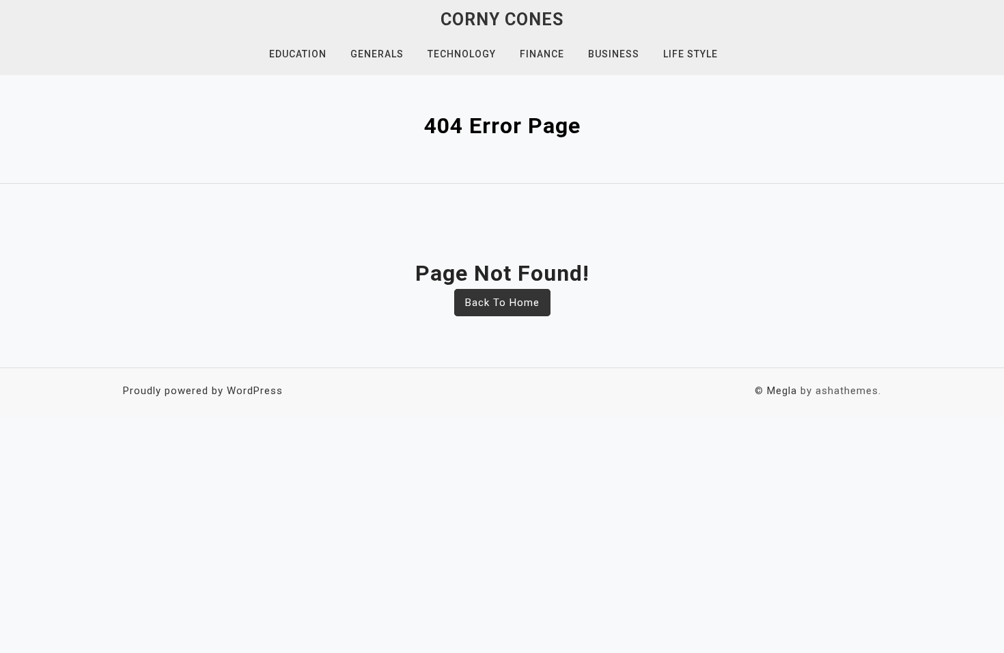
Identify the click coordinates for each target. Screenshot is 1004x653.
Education (297, 53)
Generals (377, 53)
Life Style (690, 53)
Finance (542, 53)
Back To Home (502, 302)
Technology (462, 53)
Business (613, 53)
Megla (782, 391)
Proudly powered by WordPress (203, 391)
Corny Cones (502, 19)
